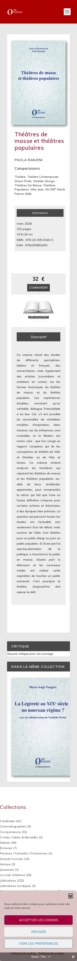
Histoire (5, 864)
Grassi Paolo (23, 181)
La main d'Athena (12, 875)
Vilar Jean (37, 189)
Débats (5, 843)
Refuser (38, 932)
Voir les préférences (38, 944)
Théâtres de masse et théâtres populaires (39, 141)
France (19, 194)
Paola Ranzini (29, 160)
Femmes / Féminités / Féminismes (23, 853)
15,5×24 (22, 234)
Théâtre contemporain (43, 177)
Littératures (8, 880)
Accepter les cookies (38, 920)
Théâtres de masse (28, 185)
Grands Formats (11, 859)
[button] (70, 896)
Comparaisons (27, 168)
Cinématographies (13, 826)
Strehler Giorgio (44, 181)
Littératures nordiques (15, 886)
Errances (6, 848)
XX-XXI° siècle (55, 189)
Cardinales (7, 821)
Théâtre (20, 177)
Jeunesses (7, 870)
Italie (28, 194)
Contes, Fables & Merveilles (19, 837)
